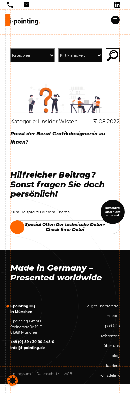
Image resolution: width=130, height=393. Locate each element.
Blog (116, 356)
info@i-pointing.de (27, 348)
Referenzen (110, 336)
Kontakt (113, 385)
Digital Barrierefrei (103, 306)
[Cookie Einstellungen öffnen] (12, 380)
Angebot (112, 316)
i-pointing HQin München (22, 309)
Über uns (112, 345)
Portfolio (112, 326)
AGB (68, 374)
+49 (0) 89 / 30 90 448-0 (32, 342)
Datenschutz (47, 374)
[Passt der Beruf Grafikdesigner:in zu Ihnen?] (65, 98)
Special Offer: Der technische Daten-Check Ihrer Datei (65, 227)
